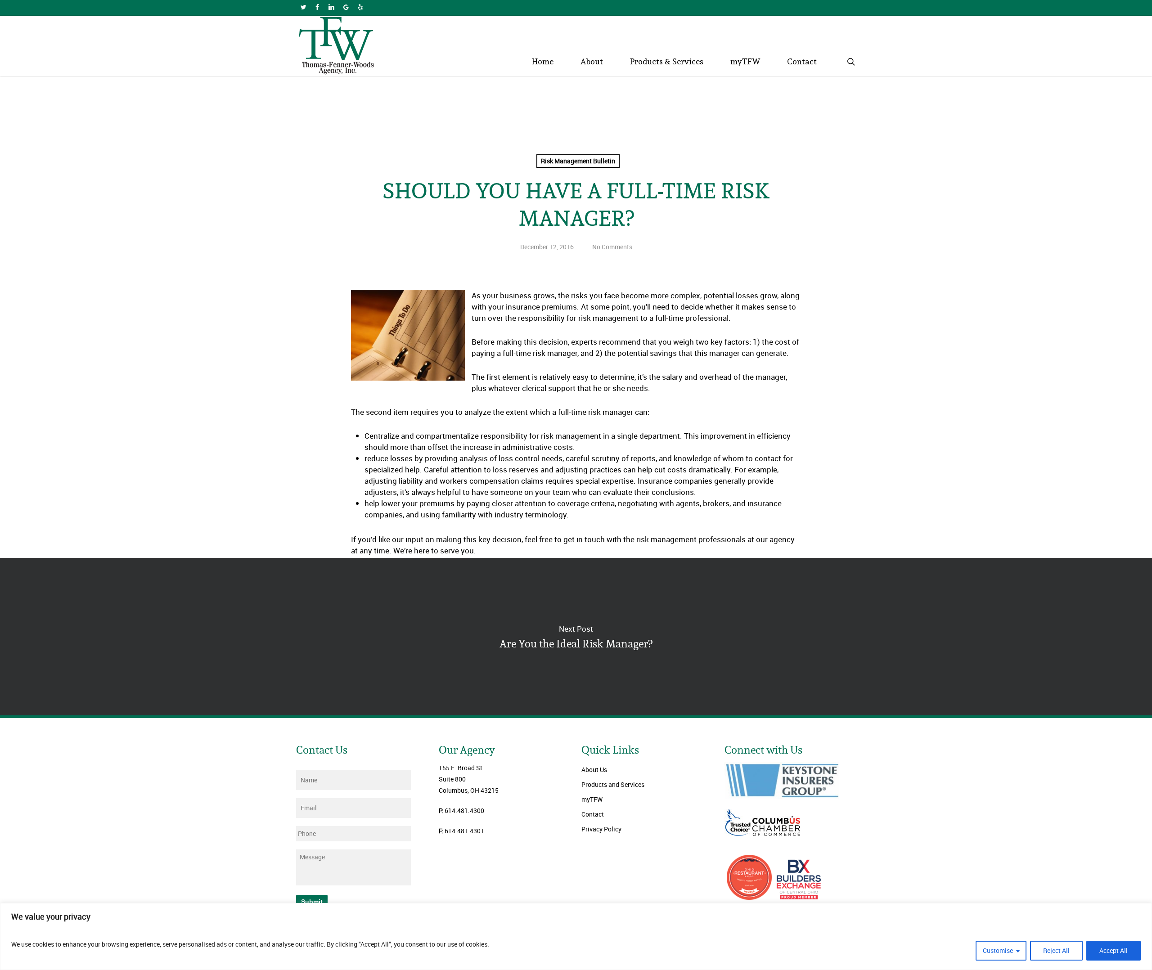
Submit (312, 901)
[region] (576, 936)
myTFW (592, 799)
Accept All (1113, 950)
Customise (998, 950)
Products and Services (612, 784)
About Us (594, 769)
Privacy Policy (601, 829)
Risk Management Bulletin (578, 161)
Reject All (1056, 950)
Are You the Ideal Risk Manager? (576, 636)
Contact (592, 814)
